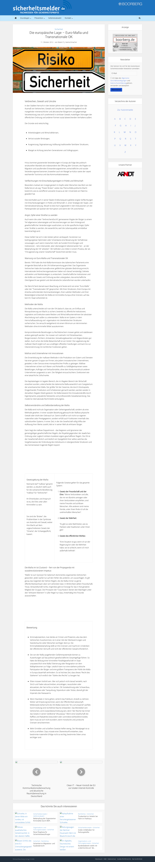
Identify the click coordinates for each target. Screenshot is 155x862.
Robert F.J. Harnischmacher (67, 42)
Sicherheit (59, 29)
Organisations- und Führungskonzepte (39, 828)
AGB (105, 859)
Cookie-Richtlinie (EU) (124, 859)
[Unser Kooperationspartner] (126, 174)
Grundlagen (24, 18)
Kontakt (68, 18)
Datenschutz (112, 859)
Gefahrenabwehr (54, 18)
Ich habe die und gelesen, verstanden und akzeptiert (121, 82)
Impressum (98, 859)
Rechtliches (82, 814)
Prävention (38, 18)
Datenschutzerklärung (118, 83)
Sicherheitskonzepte (40, 814)
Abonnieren (116, 90)
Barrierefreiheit (137, 859)
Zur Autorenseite (125, 109)
